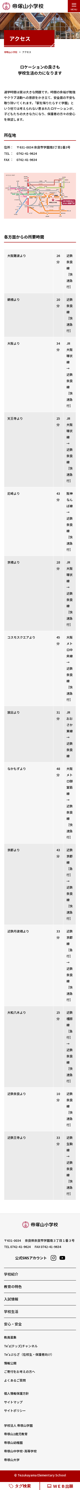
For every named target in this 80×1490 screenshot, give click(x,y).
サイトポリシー (15, 1410)
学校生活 (11, 1311)
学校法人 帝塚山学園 (18, 1425)
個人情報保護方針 (16, 1393)
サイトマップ (13, 1402)
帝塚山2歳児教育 (16, 1434)
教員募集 (10, 1337)
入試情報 (11, 1299)
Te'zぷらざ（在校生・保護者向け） (29, 1354)
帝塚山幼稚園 (13, 1442)
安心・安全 (13, 1324)
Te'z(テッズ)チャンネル (21, 1346)
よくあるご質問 (15, 1380)
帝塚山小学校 (22, 6)
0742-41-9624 (20, 1246)
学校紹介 (11, 1274)
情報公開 (10, 1363)
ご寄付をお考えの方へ (19, 1371)
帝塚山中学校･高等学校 (20, 1451)
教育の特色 (13, 1286)
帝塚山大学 (12, 1459)
